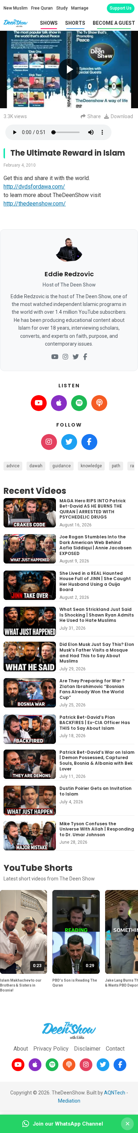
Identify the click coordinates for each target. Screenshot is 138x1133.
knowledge (91, 465)
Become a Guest (114, 23)
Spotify (79, 403)
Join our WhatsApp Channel (68, 1124)
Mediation (69, 1101)
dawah (35, 465)
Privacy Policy (51, 1048)
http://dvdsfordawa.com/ (34, 186)
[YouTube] (54, 357)
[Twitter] (76, 357)
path (116, 465)
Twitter (69, 442)
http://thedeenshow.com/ (35, 203)
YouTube (39, 403)
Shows (49, 23)
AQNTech (114, 1093)
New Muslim (16, 8)
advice (12, 465)
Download (122, 116)
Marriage (79, 8)
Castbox (99, 403)
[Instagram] (65, 357)
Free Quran (42, 8)
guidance (61, 465)
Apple (59, 403)
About (20, 1048)
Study (62, 8)
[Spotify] (52, 1064)
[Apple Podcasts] (35, 1064)
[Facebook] (85, 357)
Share (94, 116)
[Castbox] (69, 1064)
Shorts (75, 23)
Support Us (121, 8)
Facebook (89, 442)
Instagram (49, 442)
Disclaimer (87, 1048)
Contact (115, 1048)
